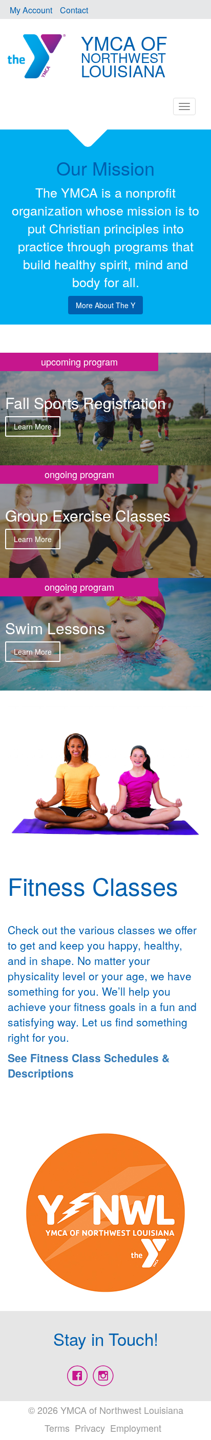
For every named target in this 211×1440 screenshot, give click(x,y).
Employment (135, 1427)
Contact (74, 10)
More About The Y (105, 305)
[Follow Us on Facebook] (77, 1375)
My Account (31, 10)
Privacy (90, 1427)
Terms (57, 1427)
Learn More (33, 426)
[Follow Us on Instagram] (103, 1375)
